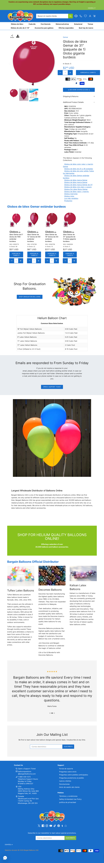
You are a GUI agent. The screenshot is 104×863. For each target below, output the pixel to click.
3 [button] (54, 713)
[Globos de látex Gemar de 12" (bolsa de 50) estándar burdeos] (34, 219)
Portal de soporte (66, 769)
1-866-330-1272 (24, 777)
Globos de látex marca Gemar (75, 180)
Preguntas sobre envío (67, 772)
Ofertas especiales (66, 28)
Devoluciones (64, 784)
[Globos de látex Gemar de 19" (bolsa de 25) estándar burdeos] (52, 219)
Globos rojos (69, 196)
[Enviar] (70, 16)
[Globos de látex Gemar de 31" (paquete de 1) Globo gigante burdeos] (70, 219)
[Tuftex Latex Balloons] (20, 576)
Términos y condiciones (68, 796)
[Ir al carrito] (94, 16)
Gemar (65, 37)
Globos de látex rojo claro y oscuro (78, 187)
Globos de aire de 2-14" (20, 28)
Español (91, 8)
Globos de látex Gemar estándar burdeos (36, 206)
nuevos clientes (65, 781)
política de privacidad (67, 802)
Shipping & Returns (70, 96)
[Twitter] (39, 826)
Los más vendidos (71, 198)
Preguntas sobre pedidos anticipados (73, 775)
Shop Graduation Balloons (29, 297)
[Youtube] (51, 826)
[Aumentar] (70, 72)
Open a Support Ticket (52, 387)
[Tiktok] (55, 826)
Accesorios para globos (44, 28)
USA (19, 787)
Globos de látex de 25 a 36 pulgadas (78, 169)
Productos (68, 201)
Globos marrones (70, 194)
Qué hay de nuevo (86, 28)
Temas (90, 24)
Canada (21, 796)
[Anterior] (12, 63)
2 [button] (52, 713)
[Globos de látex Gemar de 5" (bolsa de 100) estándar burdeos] (16, 219)
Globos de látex (17, 24)
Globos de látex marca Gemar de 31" (78, 185)
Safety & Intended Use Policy (70, 799)
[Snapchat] (66, 826)
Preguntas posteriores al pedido (71, 778)
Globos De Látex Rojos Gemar (76, 189)
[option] (33, 63)
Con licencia (45, 24)
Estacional (78, 24)
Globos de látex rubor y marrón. (76, 191)
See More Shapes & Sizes (79, 90)
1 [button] (50, 713)
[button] (5, 858)
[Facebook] (43, 826)
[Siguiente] (55, 63)
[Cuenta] (90, 16)
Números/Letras (62, 24)
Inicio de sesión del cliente (69, 787)
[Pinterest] (58, 826)
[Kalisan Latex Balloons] (83, 573)
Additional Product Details (73, 102)
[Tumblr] (62, 826)
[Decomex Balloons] (52, 575)
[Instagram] (47, 826)
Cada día (32, 24)
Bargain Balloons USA (31, 850)
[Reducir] (60, 72)
